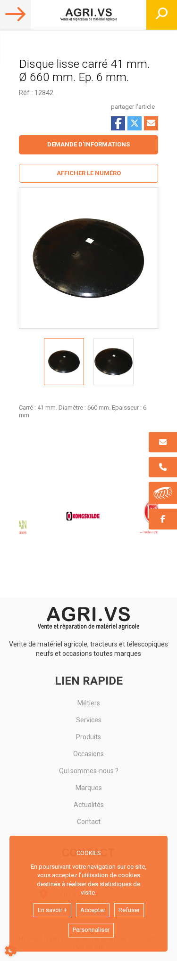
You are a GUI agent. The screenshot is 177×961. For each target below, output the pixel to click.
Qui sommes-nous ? (88, 771)
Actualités (89, 804)
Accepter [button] (92, 909)
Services (88, 720)
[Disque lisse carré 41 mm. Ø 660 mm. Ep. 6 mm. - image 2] (113, 361)
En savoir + (52, 909)
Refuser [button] (129, 909)
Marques (89, 787)
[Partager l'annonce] (151, 123)
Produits (88, 737)
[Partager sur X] (134, 123)
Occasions (88, 754)
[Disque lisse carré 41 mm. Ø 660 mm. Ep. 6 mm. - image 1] (64, 361)
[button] (88, 173)
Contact (89, 821)
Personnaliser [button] (91, 929)
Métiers (88, 703)
